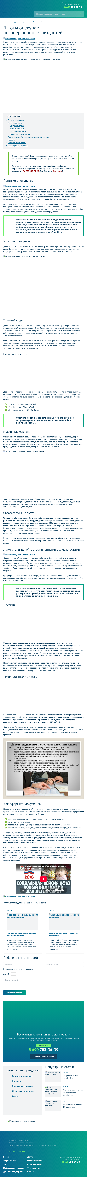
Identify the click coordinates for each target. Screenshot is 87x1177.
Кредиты (16, 1081)
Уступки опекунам (15, 123)
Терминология (33, 1168)
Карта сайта (12, 1151)
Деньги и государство (13, 1171)
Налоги (65, 1101)
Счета (15, 1096)
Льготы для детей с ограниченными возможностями (28, 137)
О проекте (22, 1151)
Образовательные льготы (20, 134)
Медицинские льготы (18, 131)
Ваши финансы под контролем (20, 7)
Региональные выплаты (17, 143)
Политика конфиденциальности (19, 1147)
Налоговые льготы (17, 128)
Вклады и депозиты (22, 1076)
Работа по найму (35, 1164)
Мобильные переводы (13, 1168)
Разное (65, 1072)
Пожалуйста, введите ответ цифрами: (18, 969)
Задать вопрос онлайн (43, 1056)
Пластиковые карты (22, 1086)
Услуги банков (9, 1160)
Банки (6, 1156)
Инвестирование (34, 1160)
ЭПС (5, 1164)
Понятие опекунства (16, 120)
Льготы (9, 911)
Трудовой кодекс (17, 126)
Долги (30, 1156)
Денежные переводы (23, 1091)
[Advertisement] (43, 374)
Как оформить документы (18, 145)
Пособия (11, 140)
